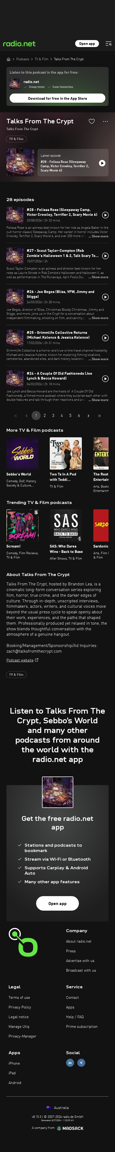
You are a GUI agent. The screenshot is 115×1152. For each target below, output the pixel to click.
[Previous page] (26, 416)
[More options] (105, 121)
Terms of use (19, 998)
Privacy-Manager (22, 1036)
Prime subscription (82, 1027)
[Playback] (102, 163)
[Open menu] (108, 43)
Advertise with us (80, 961)
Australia (61, 1108)
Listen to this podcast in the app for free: (44, 72)
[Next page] (88, 416)
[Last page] (99, 416)
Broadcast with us (81, 970)
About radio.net (78, 941)
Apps (70, 1007)
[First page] (15, 416)
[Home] (8, 59)
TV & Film (16, 139)
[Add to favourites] (91, 121)
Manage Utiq (19, 1027)
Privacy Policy (20, 1007)
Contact (72, 998)
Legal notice (19, 1017)
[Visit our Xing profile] (81, 1062)
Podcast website (19, 660)
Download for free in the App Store (57, 99)
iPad (12, 1073)
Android (15, 1083)
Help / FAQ (75, 1017)
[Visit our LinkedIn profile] (70, 1062)
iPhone (14, 1063)
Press (71, 951)
